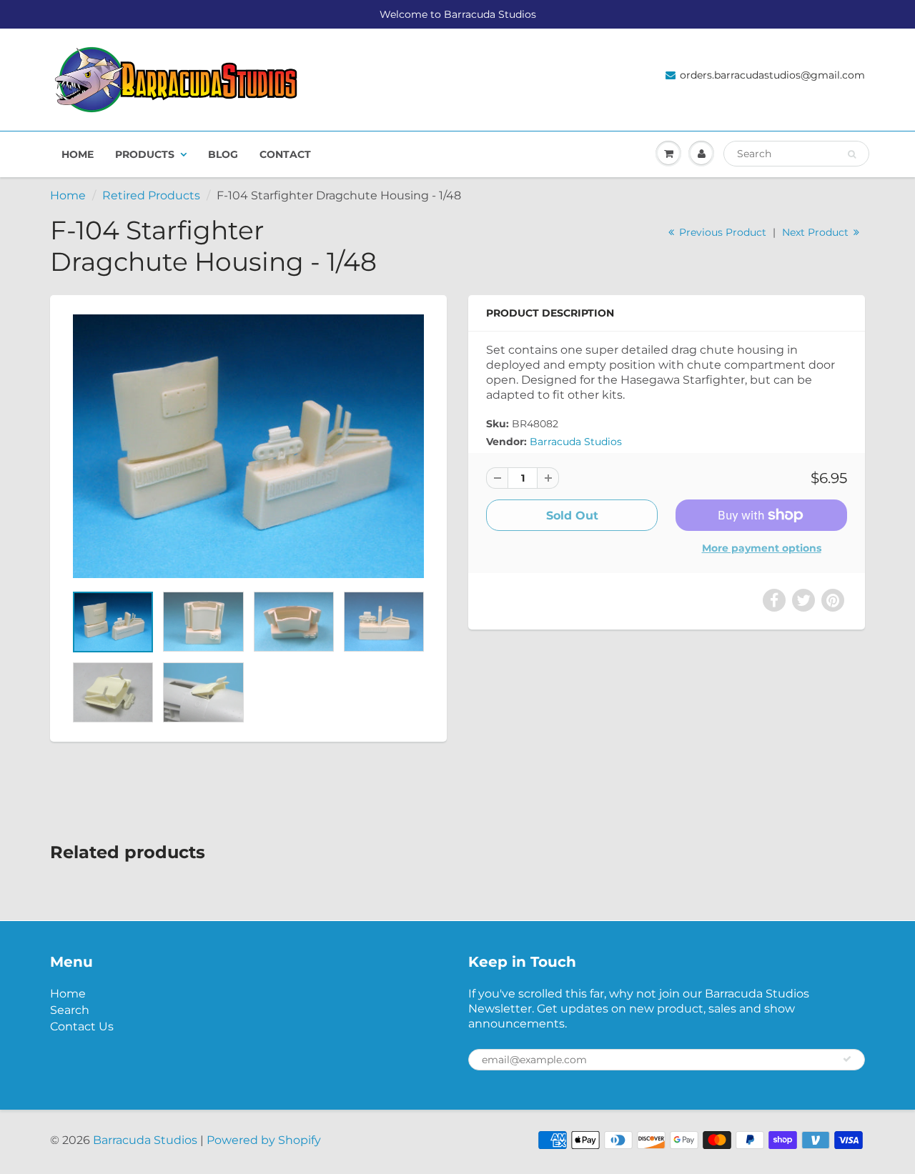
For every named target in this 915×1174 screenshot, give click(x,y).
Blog (223, 154)
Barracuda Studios (576, 441)
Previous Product (721, 232)
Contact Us (82, 1026)
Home (77, 154)
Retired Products (151, 195)
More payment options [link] (761, 548)
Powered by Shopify (264, 1140)
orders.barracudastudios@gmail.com (772, 75)
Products (144, 154)
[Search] (851, 154)
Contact (285, 154)
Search (69, 1010)
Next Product (816, 232)
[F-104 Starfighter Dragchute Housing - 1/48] (248, 445)
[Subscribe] (847, 1059)
